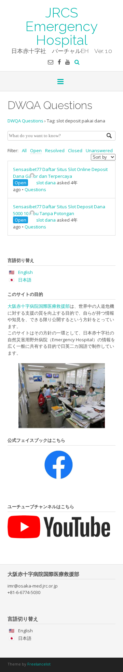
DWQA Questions (25, 121)
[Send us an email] (50, 62)
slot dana (46, 183)
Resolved (55, 150)
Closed (75, 150)
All (24, 150)
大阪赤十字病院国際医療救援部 (39, 306)
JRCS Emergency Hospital (61, 25)
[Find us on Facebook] (59, 62)
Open (36, 150)
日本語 (24, 280)
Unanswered (99, 150)
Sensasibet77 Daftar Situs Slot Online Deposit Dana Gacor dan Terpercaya (60, 172)
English (25, 272)
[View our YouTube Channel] (67, 62)
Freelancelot (39, 664)
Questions (35, 189)
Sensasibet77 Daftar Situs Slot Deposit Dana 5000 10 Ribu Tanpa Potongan (59, 209)
